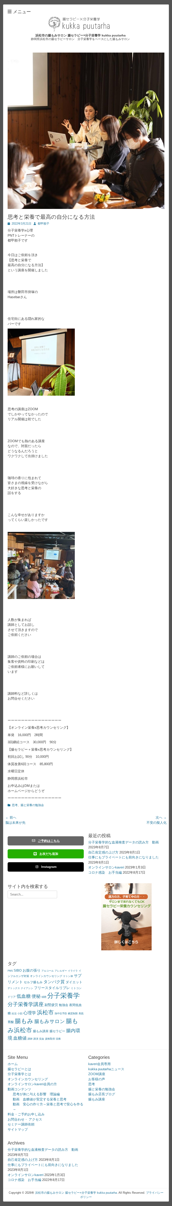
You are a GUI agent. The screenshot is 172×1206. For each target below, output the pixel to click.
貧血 (41, 1038)
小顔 (19, 1013)
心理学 (29, 1013)
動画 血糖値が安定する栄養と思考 (40, 1099)
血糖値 (20, 1038)
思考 (15, 805)
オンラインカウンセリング (46, 976)
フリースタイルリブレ (52, 988)
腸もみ (24, 1020)
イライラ (73, 970)
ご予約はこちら (49, 841)
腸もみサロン (49, 1021)
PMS (10, 970)
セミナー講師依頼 (21, 1124)
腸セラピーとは (19, 1069)
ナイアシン (27, 988)
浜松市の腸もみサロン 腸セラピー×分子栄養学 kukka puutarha (80, 35)
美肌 (81, 1013)
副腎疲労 (51, 1005)
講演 (35, 1038)
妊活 (14, 1013)
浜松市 (45, 1012)
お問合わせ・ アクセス (25, 1119)
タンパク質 (54, 981)
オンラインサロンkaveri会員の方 (32, 1084)
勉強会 (63, 1005)
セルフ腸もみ (33, 982)
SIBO (18, 970)
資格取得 (50, 1038)
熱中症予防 (61, 1013)
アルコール (47, 970)
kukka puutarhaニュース (106, 1069)
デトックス (14, 988)
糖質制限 (73, 1013)
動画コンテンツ (19, 1089)
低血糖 (24, 996)
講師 (30, 1038)
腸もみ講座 (41, 1031)
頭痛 (58, 1038)
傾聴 (43, 997)
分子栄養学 (63, 995)
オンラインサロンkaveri (106, 867)
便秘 (36, 996)
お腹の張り (32, 970)
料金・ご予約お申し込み (26, 1114)
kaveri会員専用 (99, 1064)
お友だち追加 (48, 854)
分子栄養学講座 (26, 1004)
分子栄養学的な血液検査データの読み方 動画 (123, 842)
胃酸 (11, 1022)
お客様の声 (96, 1079)
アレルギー (61, 970)
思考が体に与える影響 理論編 (36, 1094)
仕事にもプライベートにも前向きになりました (123, 857)
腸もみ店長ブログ (101, 1094)
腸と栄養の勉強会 (32, 805)
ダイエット (74, 982)
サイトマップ (18, 1129)
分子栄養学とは (19, 1074)
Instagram (48, 866)
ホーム (13, 1064)
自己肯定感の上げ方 (103, 852)
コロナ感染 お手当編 (105, 872)
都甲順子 (43, 223)
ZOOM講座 (96, 1074)
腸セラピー (57, 1031)
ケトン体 (68, 976)
